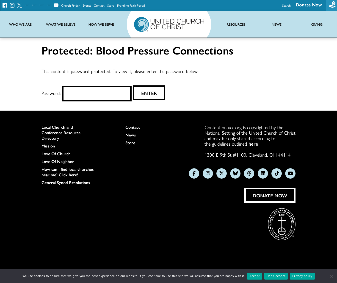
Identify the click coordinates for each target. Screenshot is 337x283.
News (130, 135)
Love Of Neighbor (57, 161)
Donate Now (309, 4)
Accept (254, 276)
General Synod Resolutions (65, 182)
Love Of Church (56, 153)
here (253, 143)
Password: (51, 93)
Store (110, 5)
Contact (99, 5)
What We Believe (60, 24)
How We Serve (101, 24)
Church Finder (70, 5)
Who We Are (20, 24)
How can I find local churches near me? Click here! (67, 171)
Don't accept (276, 276)
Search (286, 5)
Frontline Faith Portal (131, 5)
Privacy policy (302, 276)
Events (87, 5)
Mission (48, 146)
